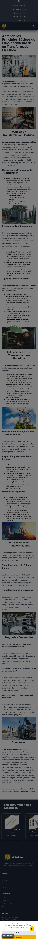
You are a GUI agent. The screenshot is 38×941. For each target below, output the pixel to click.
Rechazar (19, 933)
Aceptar (19, 937)
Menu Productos (8, 935)
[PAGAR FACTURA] (32, 928)
